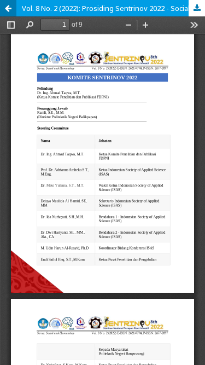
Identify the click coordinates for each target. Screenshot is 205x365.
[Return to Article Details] (8, 8)
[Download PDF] (197, 8)
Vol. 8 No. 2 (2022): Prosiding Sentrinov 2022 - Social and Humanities (113, 8)
